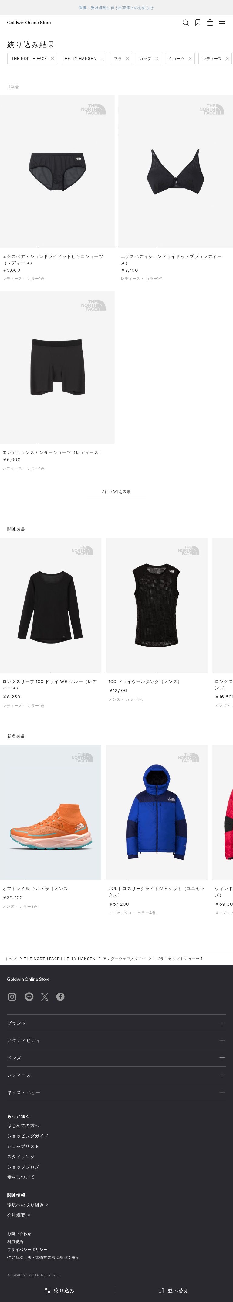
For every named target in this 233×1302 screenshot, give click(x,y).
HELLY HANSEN (80, 58)
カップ (145, 58)
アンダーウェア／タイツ (124, 958)
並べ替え (178, 1290)
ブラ (118, 58)
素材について (21, 1177)
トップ (11, 958)
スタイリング (21, 1156)
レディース (212, 58)
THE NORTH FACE (29, 58)
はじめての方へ (23, 1125)
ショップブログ (23, 1167)
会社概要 (16, 1215)
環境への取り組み (25, 1205)
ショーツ (177, 58)
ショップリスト (23, 1146)
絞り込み (64, 1290)
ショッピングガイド (28, 1136)
